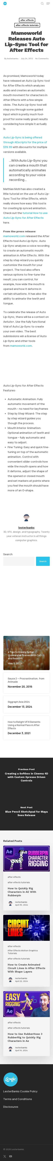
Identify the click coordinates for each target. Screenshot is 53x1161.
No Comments (42, 58)
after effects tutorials (27, 25)
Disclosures (10, 1106)
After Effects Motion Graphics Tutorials (23, 952)
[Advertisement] (26, 601)
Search (8, 554)
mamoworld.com (14, 236)
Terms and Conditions (17, 1099)
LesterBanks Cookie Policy (20, 1091)
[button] (48, 3)
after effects (27, 20)
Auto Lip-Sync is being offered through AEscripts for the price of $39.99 (25, 142)
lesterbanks (12, 58)
